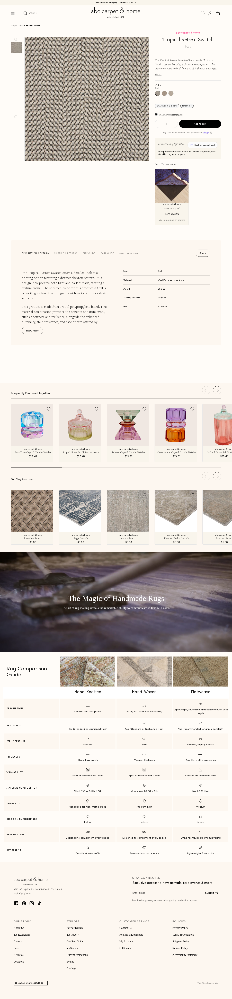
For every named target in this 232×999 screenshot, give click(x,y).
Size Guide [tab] (89, 253)
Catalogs (71, 968)
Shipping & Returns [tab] (65, 253)
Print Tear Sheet (129, 253)
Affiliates (18, 954)
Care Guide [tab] (107, 253)
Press (16, 948)
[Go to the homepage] (116, 16)
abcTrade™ (73, 934)
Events (70, 961)
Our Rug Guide (75, 941)
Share (203, 253)
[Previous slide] (16, 39)
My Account (126, 941)
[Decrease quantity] (160, 123)
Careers (18, 941)
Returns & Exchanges (131, 934)
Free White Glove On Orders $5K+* (116, 2)
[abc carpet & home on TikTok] (39, 902)
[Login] (210, 13)
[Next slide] (16, 117)
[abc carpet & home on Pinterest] (24, 902)
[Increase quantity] (172, 123)
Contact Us (125, 927)
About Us (19, 927)
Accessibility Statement (184, 954)
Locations (19, 961)
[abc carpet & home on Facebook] (16, 902)
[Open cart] (217, 13)
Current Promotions (77, 954)
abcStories (72, 948)
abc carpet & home (188, 32)
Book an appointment (204, 145)
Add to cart (200, 123)
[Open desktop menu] (13, 13)
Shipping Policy (181, 941)
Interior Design (75, 927)
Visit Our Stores (22, 893)
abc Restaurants (22, 934)
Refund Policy (180, 948)
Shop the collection (165, 164)
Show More (32, 330)
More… (158, 74)
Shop (13, 25)
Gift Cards (125, 948)
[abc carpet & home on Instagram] (32, 902)
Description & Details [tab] (35, 253)
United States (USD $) (30, 982)
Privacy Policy (180, 927)
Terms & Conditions (183, 934)
